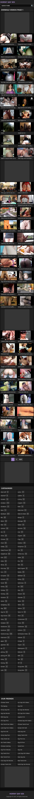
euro (3, 572)
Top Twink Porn (5, 753)
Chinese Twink (5, 702)
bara (3, 510)
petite (21, 557)
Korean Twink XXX (6, 764)
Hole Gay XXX (21, 731)
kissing (4, 663)
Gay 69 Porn (21, 742)
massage (21, 521)
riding (21, 579)
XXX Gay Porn (5, 720)
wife (20, 655)
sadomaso (22, 583)
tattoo (21, 605)
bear (3, 525)
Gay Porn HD (4, 731)
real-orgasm (22, 568)
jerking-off (5, 655)
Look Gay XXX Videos (24, 753)
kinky (4, 659)
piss (20, 561)
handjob (4, 623)
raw (20, 565)
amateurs (5, 506)
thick (20, 615)
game (4, 601)
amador (4, 499)
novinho (21, 528)
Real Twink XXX (22, 760)
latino (21, 492)
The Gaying (4, 706)
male (20, 506)
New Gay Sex (21, 757)
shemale (21, 597)
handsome (5, 626)
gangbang (5, 605)
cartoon (4, 528)
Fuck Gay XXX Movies (7, 760)
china (4, 535)
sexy (20, 590)
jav (3, 648)
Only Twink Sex (5, 739)
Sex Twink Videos (6, 742)
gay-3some (5, 615)
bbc (3, 517)
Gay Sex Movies (5, 713)
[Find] (32, 5)
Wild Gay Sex (4, 717)
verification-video (24, 634)
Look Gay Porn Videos (7, 728)
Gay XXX (20, 706)
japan (4, 641)
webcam (21, 652)
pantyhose (22, 546)
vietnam (21, 637)
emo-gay (5, 568)
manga (21, 517)
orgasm (21, 535)
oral (20, 532)
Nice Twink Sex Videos (7, 724)
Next (20, 459)
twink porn (21, 746)
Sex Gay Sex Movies (23, 709)
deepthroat (5, 554)
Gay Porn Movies (5, 749)
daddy (4, 546)
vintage (21, 641)
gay (3, 608)
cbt (3, 532)
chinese (4, 539)
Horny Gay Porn (5, 735)
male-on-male (23, 514)
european (5, 575)
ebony (3, 565)
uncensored (22, 619)
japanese (4, 645)
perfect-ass (22, 554)
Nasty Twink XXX (22, 735)
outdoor (21, 543)
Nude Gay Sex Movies (24, 764)
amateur (5, 503)
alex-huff (4, 492)
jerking (4, 652)
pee (20, 550)
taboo (21, 601)
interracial (5, 637)
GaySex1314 (21, 717)
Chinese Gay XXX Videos (24, 720)
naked (21, 525)
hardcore (5, 630)
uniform (21, 630)
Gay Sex (20, 749)
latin (3, 670)
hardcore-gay (6, 634)
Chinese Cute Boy (6, 746)
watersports (22, 648)
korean (4, 666)
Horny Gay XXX (5, 709)
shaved (21, 594)
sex (20, 586)
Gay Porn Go (21, 739)
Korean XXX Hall (22, 728)
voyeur (21, 645)
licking (21, 499)
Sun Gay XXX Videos (23, 702)
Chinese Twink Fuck (23, 724)
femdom (4, 597)
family (4, 586)
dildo (4, 561)
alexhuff (4, 495)
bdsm (4, 521)
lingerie (21, 503)
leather (21, 495)
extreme (4, 579)
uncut (21, 623)
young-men (22, 670)
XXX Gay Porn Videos (24, 713)
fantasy (4, 590)
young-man (22, 666)
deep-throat (5, 550)
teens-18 (22, 612)
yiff (20, 663)
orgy (20, 539)
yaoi (20, 659)
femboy (4, 594)
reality (21, 572)
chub (3, 543)
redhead (21, 575)
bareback (5, 514)
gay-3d (4, 612)
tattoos (21, 608)
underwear (22, 626)
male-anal (22, 510)
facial (4, 583)
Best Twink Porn (5, 757)
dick (4, 557)
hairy (4, 619)
